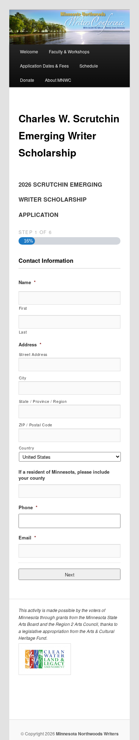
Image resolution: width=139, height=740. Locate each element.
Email (27, 538)
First (23, 308)
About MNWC (58, 80)
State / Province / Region (43, 401)
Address (30, 345)
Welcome (29, 51)
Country (26, 448)
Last (23, 332)
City (22, 377)
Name (27, 283)
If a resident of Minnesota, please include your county (64, 475)
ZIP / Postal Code (35, 424)
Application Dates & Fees (44, 66)
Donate (27, 80)
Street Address (33, 354)
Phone (28, 508)
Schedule (88, 66)
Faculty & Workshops (69, 51)
